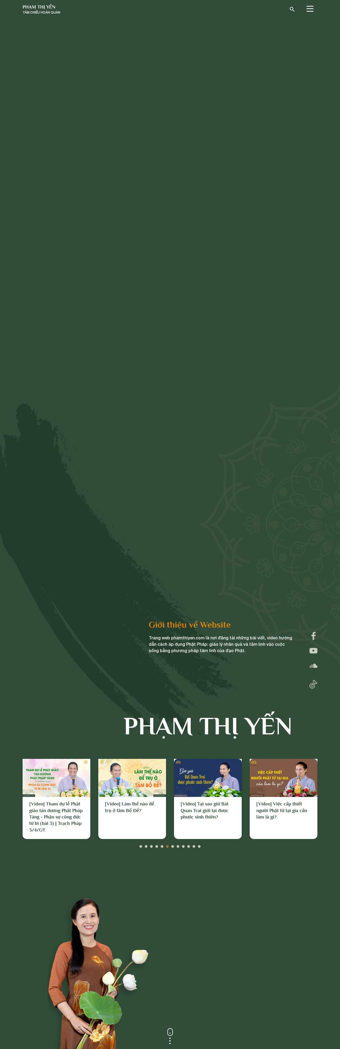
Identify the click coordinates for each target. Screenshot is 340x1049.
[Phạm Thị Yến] (41, 9)
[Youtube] (313, 651)
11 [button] (194, 845)
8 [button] (178, 845)
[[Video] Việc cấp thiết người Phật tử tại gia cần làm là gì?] (283, 778)
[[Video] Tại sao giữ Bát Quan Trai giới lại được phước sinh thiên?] (208, 778)
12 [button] (199, 845)
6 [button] (167, 845)
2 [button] (146, 845)
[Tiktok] (313, 683)
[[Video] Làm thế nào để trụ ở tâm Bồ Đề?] (132, 778)
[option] (56, 799)
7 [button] (172, 845)
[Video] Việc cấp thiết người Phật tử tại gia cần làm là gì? (281, 810)
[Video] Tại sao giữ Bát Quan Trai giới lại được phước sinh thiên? (204, 810)
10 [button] (188, 845)
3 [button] (151, 845)
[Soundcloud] (313, 666)
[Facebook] (313, 636)
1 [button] (140, 845)
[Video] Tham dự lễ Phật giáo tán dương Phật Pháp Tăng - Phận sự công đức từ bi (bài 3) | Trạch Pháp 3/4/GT (56, 816)
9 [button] (183, 845)
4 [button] (156, 845)
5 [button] (162, 845)
